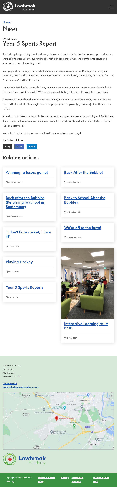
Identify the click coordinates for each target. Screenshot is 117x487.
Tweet (32, 147)
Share (19, 147)
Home (6, 22)
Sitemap (65, 477)
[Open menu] (111, 7)
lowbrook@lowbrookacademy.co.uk (21, 387)
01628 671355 (10, 383)
